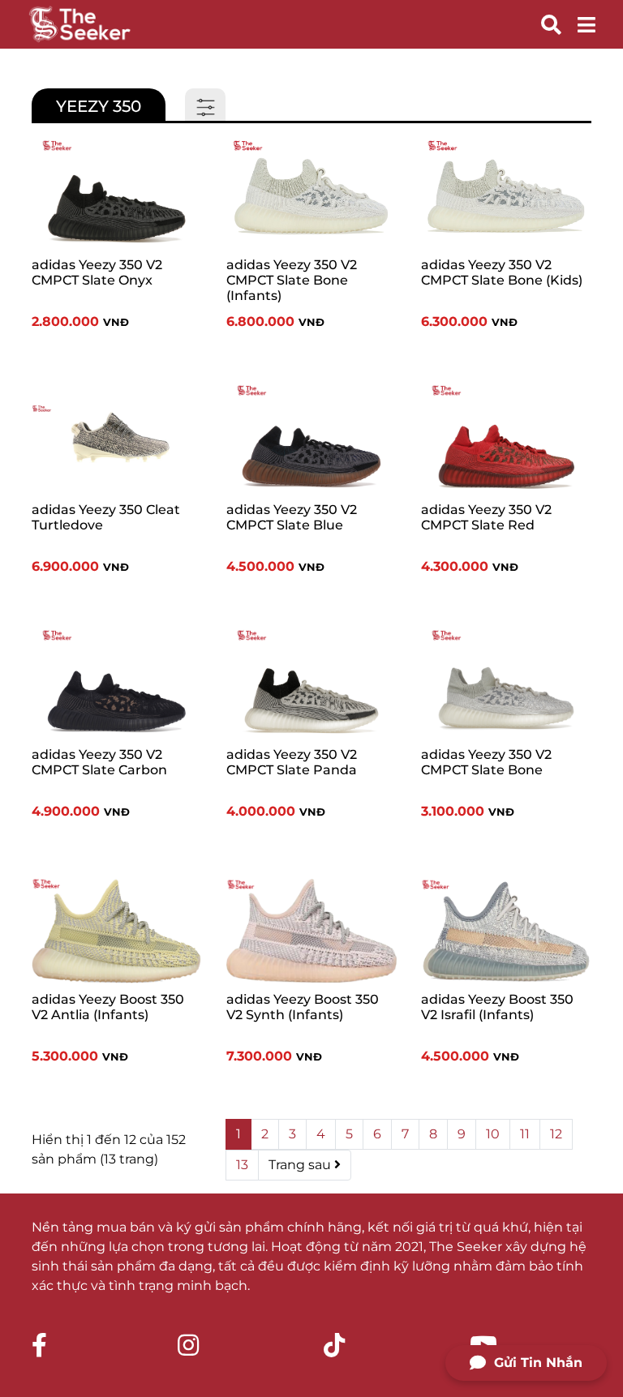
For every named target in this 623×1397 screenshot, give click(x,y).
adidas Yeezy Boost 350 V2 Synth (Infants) (302, 1007)
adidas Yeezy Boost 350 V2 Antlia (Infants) (108, 1007)
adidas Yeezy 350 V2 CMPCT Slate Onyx (97, 272)
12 (556, 1134)
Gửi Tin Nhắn (538, 1362)
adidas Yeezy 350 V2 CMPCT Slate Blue (291, 517)
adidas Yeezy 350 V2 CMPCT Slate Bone (486, 762)
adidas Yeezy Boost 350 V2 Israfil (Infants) (497, 1007)
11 (525, 1134)
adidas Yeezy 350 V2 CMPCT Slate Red (486, 517)
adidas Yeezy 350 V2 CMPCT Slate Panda (291, 762)
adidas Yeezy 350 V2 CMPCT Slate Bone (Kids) (501, 272)
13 (242, 1164)
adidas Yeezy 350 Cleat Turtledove (106, 517)
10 (493, 1134)
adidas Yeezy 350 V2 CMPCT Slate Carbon (99, 762)
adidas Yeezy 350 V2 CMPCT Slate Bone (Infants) (291, 280)
